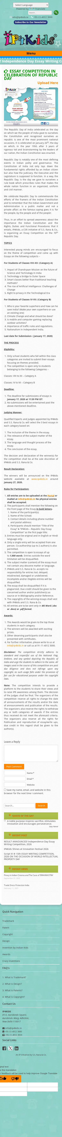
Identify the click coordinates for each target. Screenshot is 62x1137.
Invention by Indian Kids (15, 947)
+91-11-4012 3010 (13, 1035)
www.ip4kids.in (39, 478)
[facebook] (4, 1049)
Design (6, 940)
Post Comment (14, 766)
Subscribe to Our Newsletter (30, 22)
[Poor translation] (15, 1078)
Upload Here (48, 83)
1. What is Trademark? (14, 977)
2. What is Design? (12, 983)
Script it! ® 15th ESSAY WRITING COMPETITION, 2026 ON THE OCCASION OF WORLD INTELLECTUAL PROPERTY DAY (31, 856)
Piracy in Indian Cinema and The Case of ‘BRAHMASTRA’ (28, 875)
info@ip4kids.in (20, 17)
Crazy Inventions (11, 960)
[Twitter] (10, 1049)
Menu (31, 53)
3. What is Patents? (12, 990)
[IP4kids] (31, 47)
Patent (5, 927)
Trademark (8, 920)
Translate (40, 8)
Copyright (7, 934)
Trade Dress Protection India (16, 885)
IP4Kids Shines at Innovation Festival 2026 (26, 848)
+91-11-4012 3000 (43, 17)
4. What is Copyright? (13, 996)
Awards (6, 954)
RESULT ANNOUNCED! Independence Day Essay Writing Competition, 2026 (29, 843)
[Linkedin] (16, 1049)
